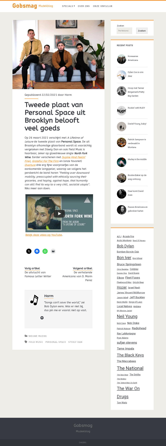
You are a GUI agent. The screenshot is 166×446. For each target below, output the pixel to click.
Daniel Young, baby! (137, 124)
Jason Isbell (122, 297)
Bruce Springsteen (129, 264)
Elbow (120, 277)
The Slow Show (122, 375)
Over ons (84, 6)
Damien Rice (122, 273)
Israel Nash (134, 287)
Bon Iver (124, 257)
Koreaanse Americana (133, 58)
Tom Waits (122, 402)
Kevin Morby (122, 302)
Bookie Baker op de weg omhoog (137, 177)
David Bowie (133, 273)
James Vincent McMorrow (131, 292)
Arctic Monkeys (124, 240)
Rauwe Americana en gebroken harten (138, 209)
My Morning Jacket (124, 311)
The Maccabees (126, 361)
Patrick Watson (123, 329)
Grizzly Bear (138, 282)
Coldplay (134, 269)
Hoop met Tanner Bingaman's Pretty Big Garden (136, 92)
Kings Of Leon (135, 302)
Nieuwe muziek (38, 336)
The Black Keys (130, 355)
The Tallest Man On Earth (127, 383)
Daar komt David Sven (135, 193)
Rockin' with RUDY (136, 108)
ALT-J (119, 236)
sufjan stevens (127, 343)
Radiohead (139, 328)
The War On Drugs (128, 392)
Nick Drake (133, 323)
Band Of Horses (139, 241)
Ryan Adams (122, 338)
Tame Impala (125, 348)
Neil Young (127, 316)
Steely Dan (75, 342)
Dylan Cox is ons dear (135, 74)
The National (130, 368)
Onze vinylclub (102, 6)
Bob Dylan (125, 246)
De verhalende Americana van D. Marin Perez (77, 276)
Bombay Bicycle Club (128, 251)
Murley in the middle (137, 159)
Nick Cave (121, 323)
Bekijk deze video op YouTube (43, 234)
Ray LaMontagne (126, 333)
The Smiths (135, 374)
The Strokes (121, 379)
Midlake (137, 306)
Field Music (36, 342)
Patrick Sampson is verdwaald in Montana (137, 143)
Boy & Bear (137, 258)
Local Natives (124, 306)
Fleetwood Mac (124, 282)
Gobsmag (83, 425)
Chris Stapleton (123, 269)
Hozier (122, 287)
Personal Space (56, 342)
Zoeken (120, 26)
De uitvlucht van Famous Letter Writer (38, 274)
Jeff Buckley (137, 297)
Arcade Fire (128, 236)
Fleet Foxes (132, 277)
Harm (68, 94)
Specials (67, 6)
